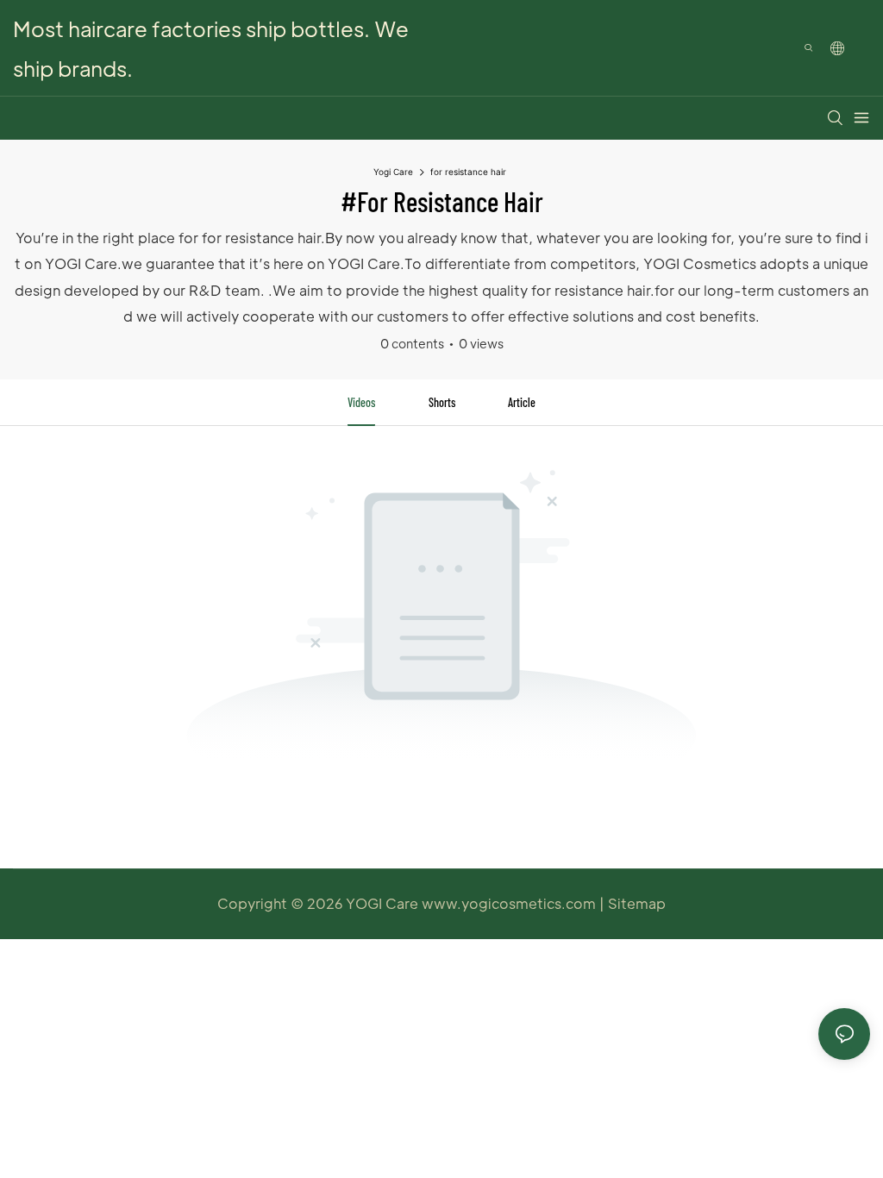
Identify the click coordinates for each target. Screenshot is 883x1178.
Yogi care (393, 171)
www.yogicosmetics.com (510, 903)
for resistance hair (468, 171)
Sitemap (637, 903)
